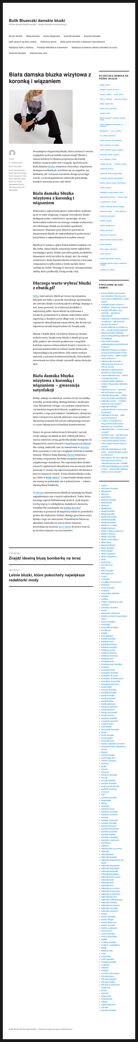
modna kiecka (71, 507)
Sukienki (105, 851)
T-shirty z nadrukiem (110, 945)
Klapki (104, 633)
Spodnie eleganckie (110, 829)
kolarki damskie (108, 639)
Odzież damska (108, 755)
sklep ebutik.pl (120, 211)
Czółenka (105, 579)
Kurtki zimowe (107, 715)
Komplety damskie (109, 673)
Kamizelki (105, 624)
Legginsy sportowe (109, 721)
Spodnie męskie (108, 834)
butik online (118, 94)
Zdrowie (104, 1007)
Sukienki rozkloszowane (112, 900)
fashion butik (105, 113)
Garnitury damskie (109, 607)
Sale (103, 795)
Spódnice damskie (109, 812)
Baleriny (105, 494)
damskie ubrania (121, 99)
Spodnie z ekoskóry (110, 837)
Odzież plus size (108, 758)
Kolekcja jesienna (109, 644)
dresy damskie (108, 588)
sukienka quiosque (107, 216)
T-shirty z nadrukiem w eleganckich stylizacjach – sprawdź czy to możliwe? (113, 424)
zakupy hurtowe (108, 1005)
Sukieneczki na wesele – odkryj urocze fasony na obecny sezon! (112, 364)
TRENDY (105, 968)
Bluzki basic (106, 508)
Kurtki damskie (108, 695)
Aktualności (106, 491)
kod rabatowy (107, 636)
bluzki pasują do (15, 175)
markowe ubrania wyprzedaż (111, 173)
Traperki (105, 965)
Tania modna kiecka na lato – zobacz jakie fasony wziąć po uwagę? (114, 444)
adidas (104, 486)
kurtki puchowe (108, 710)
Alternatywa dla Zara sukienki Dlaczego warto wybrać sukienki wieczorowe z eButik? (114, 461)
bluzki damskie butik (17, 170)
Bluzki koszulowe (108, 522)
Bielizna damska (108, 500)
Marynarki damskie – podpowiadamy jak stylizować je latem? (114, 344)
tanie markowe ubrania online (111, 239)
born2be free (107, 565)
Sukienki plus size (38, 53)
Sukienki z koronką (109, 908)
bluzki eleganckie (51, 36)
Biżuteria (105, 505)
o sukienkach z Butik (108, 201)
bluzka (51, 166)
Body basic (106, 562)
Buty (103, 568)
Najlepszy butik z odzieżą (21, 47)
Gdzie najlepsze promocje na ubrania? (111, 125)
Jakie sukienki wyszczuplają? (111, 149)
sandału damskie (109, 797)
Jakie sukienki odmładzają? (111, 140)
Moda (103, 732)
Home (104, 610)
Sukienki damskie (17, 53)
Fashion (104, 599)
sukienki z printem (109, 911)
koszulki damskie (72, 36)
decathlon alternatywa (111, 582)
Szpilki (104, 939)
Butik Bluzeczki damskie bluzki (37, 20)
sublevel (104, 846)
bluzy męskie (107, 551)
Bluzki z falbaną (108, 534)
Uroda (104, 990)
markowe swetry (120, 164)
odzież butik (122, 197)
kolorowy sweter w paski (109, 154)
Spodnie (105, 817)
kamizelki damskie (109, 627)
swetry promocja (106, 230)
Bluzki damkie (15, 36)
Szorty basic (106, 931)
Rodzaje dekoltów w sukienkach (52, 47)
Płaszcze (105, 772)
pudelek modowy (109, 789)
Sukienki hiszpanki (109, 871)
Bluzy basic (106, 542)
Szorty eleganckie (109, 936)
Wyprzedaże (106, 999)
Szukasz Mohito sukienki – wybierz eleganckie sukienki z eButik (114, 384)
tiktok (103, 948)
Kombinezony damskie (111, 664)
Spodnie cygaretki (109, 820)
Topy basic (106, 956)
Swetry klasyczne (109, 922)
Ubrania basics (107, 976)
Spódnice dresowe (109, 815)
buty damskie (107, 571)
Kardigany (106, 630)
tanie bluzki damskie (108, 234)
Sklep (36, 296)
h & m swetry (116, 131)
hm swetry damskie (107, 135)
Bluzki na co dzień (109, 525)
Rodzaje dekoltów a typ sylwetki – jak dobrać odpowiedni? (111, 313)
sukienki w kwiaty (109, 902)
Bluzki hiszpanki (108, 520)
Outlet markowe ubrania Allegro (112, 206)
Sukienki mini (107, 885)
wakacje (104, 993)
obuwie (104, 752)
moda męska (107, 738)
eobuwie (105, 596)
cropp (103, 576)
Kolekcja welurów (109, 653)
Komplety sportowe (110, 684)
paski (103, 766)
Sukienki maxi (107, 880)
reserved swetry (106, 211)
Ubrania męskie (108, 982)
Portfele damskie (109, 783)
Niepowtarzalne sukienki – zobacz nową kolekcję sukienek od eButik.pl (115, 336)
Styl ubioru (106, 843)
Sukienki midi (107, 883)
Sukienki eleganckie (110, 868)
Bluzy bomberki (108, 545)
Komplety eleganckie (110, 681)
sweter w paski (106, 220)
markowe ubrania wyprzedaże (111, 178)
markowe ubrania (106, 168)
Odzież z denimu (108, 761)
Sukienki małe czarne (110, 877)
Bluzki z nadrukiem (109, 539)
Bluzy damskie (107, 548)
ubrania (84, 447)
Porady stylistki (108, 780)
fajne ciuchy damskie (108, 108)
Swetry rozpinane (109, 928)
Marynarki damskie (110, 729)
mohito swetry (105, 187)
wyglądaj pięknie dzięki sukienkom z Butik (113, 264)
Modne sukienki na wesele (113, 744)
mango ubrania (105, 164)
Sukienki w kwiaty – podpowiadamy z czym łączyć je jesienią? (114, 410)
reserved (105, 792)
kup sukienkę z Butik (108, 159)
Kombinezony (107, 661)
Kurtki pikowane (108, 704)
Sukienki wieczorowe (110, 905)
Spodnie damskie (109, 823)
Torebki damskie (108, 962)
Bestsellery (106, 497)
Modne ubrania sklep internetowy (113, 182)
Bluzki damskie (108, 511)
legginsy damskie (109, 718)
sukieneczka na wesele (111, 849)
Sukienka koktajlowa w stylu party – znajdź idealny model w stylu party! (114, 452)
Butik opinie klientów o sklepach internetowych (82, 41)
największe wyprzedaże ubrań (111, 192)
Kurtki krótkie (107, 701)
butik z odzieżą (106, 99)
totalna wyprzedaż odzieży (110, 258)
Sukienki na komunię (110, 891)
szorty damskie (108, 934)
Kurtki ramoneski (109, 712)
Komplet (105, 667)
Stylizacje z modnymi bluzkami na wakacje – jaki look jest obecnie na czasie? (115, 322)
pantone (105, 763)
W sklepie (38, 492)
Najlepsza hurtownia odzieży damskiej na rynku (94, 47)
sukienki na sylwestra (110, 894)
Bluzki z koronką (108, 537)
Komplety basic (108, 670)
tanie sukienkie (106, 244)
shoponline (106, 800)
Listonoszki (106, 727)
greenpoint (104, 131)
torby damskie (107, 959)
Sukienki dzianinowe (110, 866)
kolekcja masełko (109, 647)
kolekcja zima (107, 659)
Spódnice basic (108, 809)
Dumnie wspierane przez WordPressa (56, 1029)
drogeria (105, 590)
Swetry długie (107, 919)
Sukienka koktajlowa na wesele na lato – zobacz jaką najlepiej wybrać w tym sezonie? (115, 469)
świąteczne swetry (107, 269)
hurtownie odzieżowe (110, 613)
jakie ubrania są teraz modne (23, 41)
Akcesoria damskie (109, 488)
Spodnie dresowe (109, 826)
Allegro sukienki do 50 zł (109, 89)
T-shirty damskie (108, 942)
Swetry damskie (108, 917)
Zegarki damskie (108, 1010)
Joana (11, 158)
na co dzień (65, 526)
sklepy (104, 803)
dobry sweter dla (106, 103)
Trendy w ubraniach (110, 973)
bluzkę (70, 454)
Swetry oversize (108, 925)
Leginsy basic (107, 724)
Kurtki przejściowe (109, 707)
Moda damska (33, 36)
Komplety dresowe (109, 676)
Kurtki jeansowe (108, 698)
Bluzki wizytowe (15, 166)
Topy (103, 953)
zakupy (104, 1002)
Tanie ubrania (105, 253)
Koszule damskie (92, 36)
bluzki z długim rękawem (112, 531)
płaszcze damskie (109, 775)
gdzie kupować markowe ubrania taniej (112, 119)
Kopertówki (106, 687)
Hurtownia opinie (48, 41)
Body (103, 559)
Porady (104, 778)
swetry (104, 914)
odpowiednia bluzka (16, 184)
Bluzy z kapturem (109, 556)
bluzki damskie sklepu (17, 173)
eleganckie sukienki (110, 593)
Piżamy (104, 769)
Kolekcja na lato (108, 650)
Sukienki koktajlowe (110, 874)
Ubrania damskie (109, 979)
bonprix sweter (105, 94)
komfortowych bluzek (78, 443)
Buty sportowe (107, 573)
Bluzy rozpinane (108, 554)
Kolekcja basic (107, 642)
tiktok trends (107, 951)
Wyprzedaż (106, 996)
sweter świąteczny (107, 225)
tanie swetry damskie (108, 249)
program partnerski (110, 786)
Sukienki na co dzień (110, 888)
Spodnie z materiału (110, 840)
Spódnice (105, 806)
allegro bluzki (105, 84)
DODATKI (105, 585)
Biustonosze (106, 503)
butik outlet (52, 477)
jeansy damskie (108, 622)
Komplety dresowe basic (112, 678)
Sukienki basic (107, 854)
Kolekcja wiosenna (109, 656)
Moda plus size (107, 741)
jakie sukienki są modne (109, 145)
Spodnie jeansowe (109, 832)
